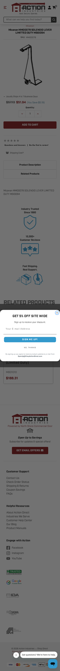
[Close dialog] (57, 312)
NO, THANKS (30, 347)
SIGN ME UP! (30, 339)
